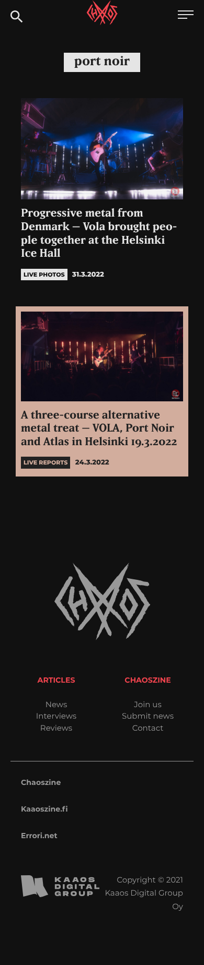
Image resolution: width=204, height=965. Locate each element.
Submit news (148, 715)
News (56, 704)
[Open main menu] (186, 15)
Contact (148, 727)
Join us (147, 704)
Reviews (56, 727)
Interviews (56, 715)
